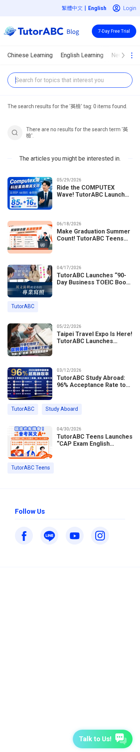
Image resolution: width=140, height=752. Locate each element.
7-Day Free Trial (114, 31)
